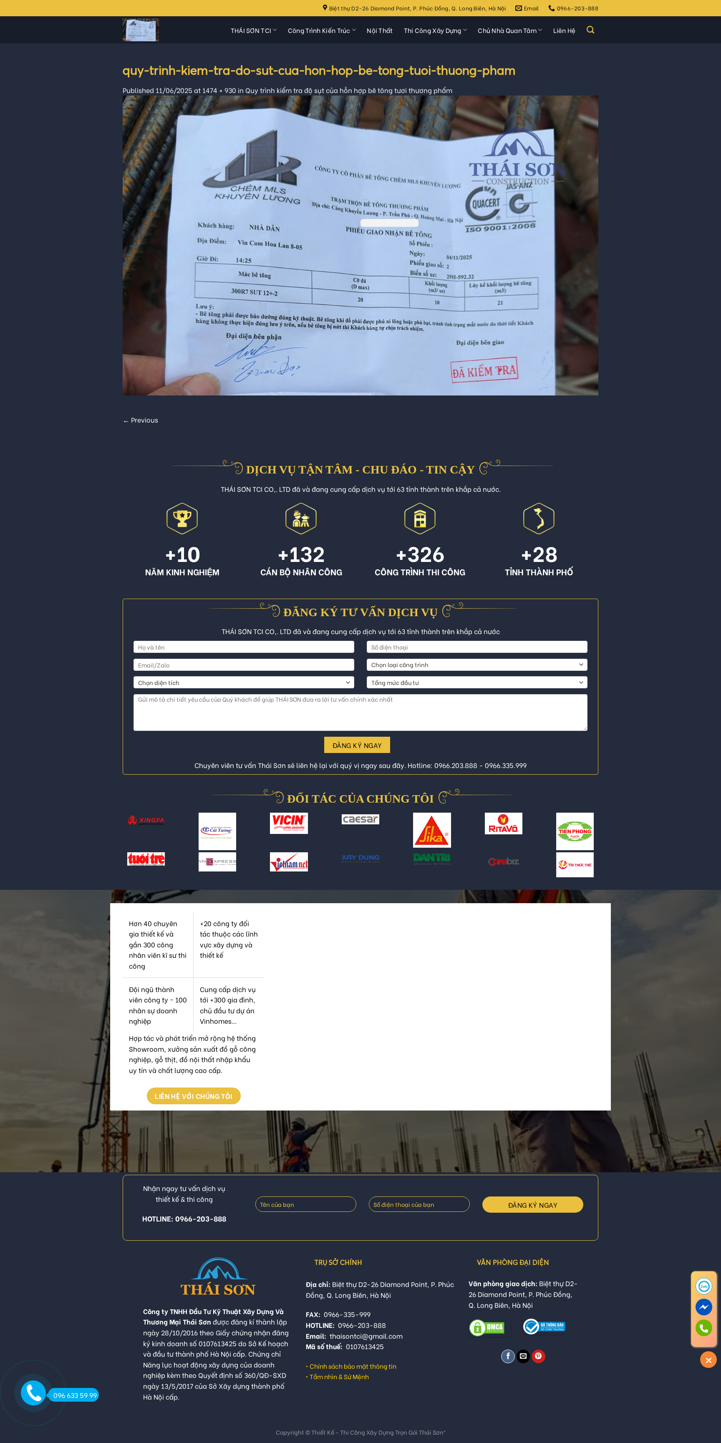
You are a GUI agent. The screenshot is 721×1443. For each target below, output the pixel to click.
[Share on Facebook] (508, 1356)
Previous (140, 419)
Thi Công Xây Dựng (432, 30)
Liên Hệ (564, 30)
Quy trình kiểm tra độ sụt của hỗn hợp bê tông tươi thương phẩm (348, 90)
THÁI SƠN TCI (251, 30)
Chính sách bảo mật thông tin (353, 1365)
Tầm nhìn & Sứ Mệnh (339, 1376)
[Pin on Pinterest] (538, 1356)
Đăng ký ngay (357, 745)
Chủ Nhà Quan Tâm (507, 30)
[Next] (590, 837)
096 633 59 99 (75, 1395)
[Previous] (130, 837)
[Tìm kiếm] (590, 30)
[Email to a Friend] (523, 1356)
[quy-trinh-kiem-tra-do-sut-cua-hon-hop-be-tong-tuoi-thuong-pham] (360, 244)
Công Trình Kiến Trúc (319, 30)
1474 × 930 (219, 90)
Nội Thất (380, 30)
